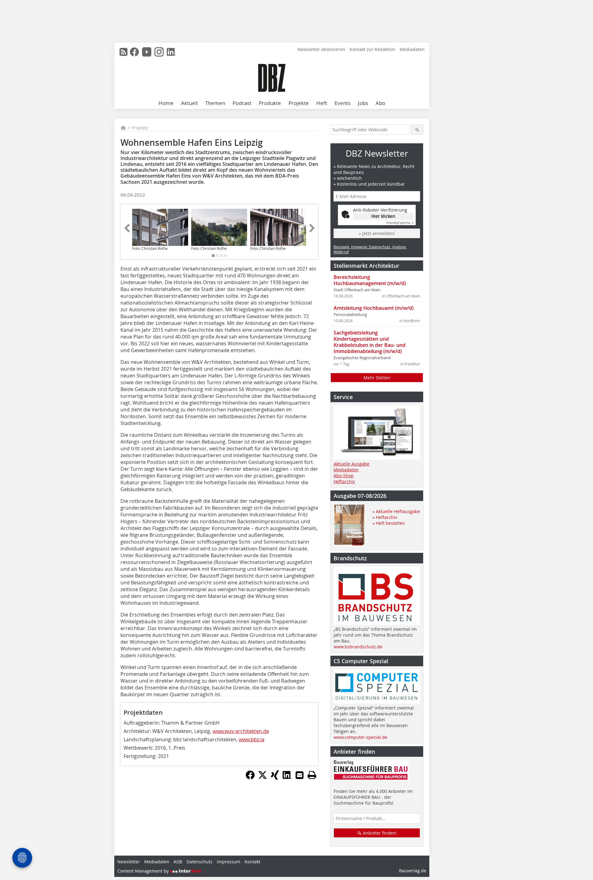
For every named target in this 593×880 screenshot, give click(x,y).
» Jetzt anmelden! (377, 233)
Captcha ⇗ (400, 223)
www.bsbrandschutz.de (358, 647)
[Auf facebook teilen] (250, 778)
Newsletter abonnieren (321, 49)
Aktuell (189, 103)
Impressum (228, 862)
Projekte (298, 103)
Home (166, 103)
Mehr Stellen (377, 378)
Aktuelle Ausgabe (351, 464)
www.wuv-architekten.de (240, 731)
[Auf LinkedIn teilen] (287, 778)
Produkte (270, 103)
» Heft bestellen (388, 523)
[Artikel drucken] (312, 775)
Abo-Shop (344, 475)
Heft (321, 103)
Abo (380, 103)
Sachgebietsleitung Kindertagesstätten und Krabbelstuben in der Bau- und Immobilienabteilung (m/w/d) (370, 342)
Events (342, 103)
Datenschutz (199, 862)
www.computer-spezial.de (360, 737)
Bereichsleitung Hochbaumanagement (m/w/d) (370, 280)
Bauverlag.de (412, 871)
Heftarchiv (344, 481)
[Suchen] (417, 129)
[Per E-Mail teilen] (299, 775)
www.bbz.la (251, 739)
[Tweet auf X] (262, 778)
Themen (215, 103)
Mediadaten (412, 49)
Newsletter (128, 862)
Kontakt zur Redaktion (372, 49)
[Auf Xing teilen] (275, 778)
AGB (178, 862)
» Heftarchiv (384, 517)
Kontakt (252, 862)
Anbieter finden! (379, 833)
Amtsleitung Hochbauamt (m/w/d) (374, 308)
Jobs (363, 103)
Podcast (242, 103)
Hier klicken (383, 216)
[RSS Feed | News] (123, 52)
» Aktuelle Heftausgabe (396, 511)
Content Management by (143, 871)
